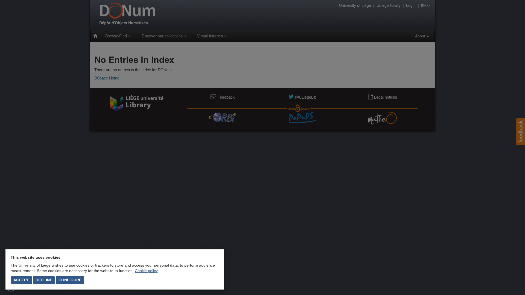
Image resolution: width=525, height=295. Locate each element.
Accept (21, 280)
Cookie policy (146, 271)
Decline (44, 280)
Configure (70, 280)
